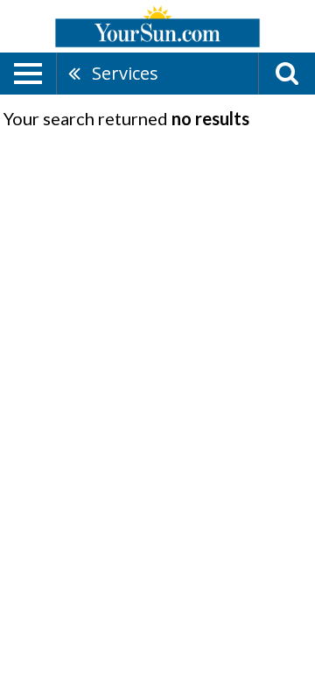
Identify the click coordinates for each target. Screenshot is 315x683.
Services (125, 73)
